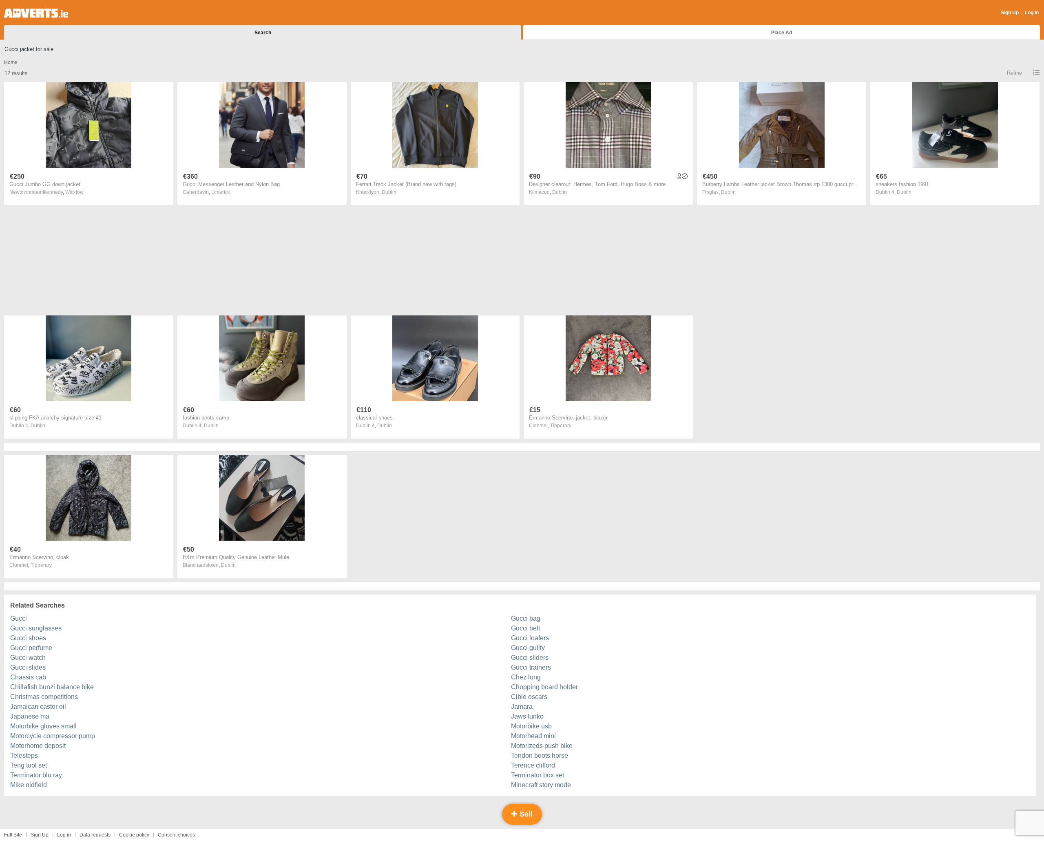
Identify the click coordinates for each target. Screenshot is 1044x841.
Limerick (220, 192)
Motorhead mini (533, 735)
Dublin (389, 192)
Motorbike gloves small (43, 726)
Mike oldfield (28, 784)
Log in (64, 835)
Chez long (526, 677)
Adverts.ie (36, 13)
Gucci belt (525, 628)
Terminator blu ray (36, 775)
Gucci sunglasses (36, 628)
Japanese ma (29, 716)
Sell (525, 814)
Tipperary (560, 425)
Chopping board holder (544, 686)
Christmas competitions (44, 696)
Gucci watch (28, 657)
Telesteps (24, 755)
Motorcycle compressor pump (52, 735)
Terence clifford (533, 765)
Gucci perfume (31, 647)
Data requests (95, 835)
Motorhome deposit (38, 745)
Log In (1032, 13)
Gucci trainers (531, 667)
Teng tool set (28, 765)
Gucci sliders (530, 657)
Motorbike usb (531, 726)
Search (262, 33)
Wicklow (74, 192)
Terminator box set (537, 775)
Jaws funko (527, 716)
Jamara (522, 706)
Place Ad (781, 33)
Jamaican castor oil (38, 706)
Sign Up (1010, 13)
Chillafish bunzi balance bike (52, 686)
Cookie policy (134, 835)
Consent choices (176, 835)
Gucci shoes (28, 638)
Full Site (13, 835)
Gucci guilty (528, 647)
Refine (1014, 73)
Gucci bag (525, 618)
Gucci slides (28, 667)
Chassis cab (28, 677)
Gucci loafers (530, 638)
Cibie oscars (529, 696)
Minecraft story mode (541, 784)
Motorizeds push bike (542, 745)
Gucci (18, 618)
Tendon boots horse (539, 755)
